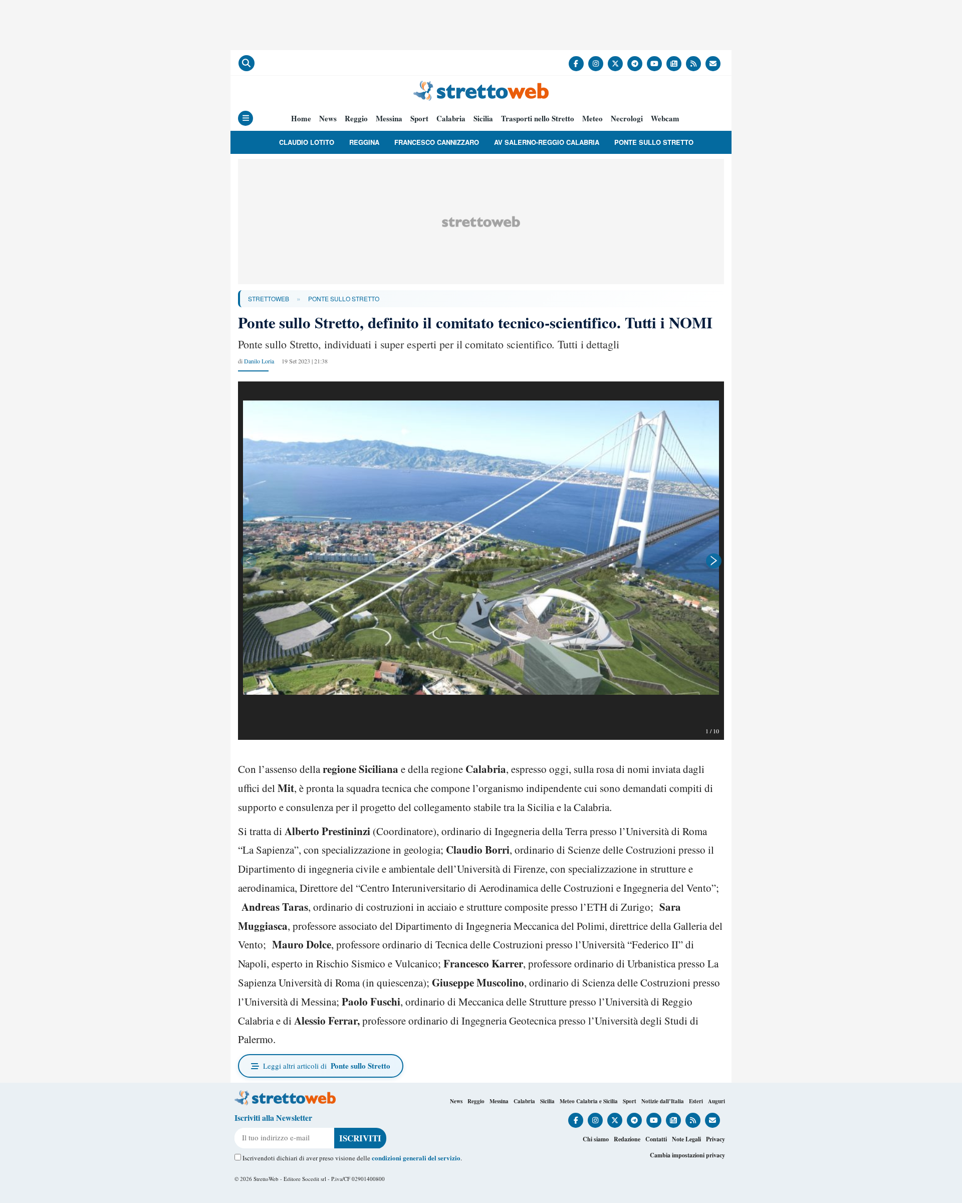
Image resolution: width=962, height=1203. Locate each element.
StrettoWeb (268, 298)
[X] (615, 63)
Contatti (656, 1139)
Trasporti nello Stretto (537, 118)
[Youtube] (654, 63)
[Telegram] (634, 63)
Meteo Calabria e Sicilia (589, 1101)
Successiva (714, 561)
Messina (389, 118)
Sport (419, 118)
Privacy (715, 1139)
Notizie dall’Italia (662, 1101)
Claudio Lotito (306, 142)
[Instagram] (595, 63)
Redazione (627, 1139)
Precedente (248, 561)
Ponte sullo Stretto (653, 142)
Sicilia (483, 118)
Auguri (716, 1101)
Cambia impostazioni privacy (687, 1155)
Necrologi (627, 118)
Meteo (592, 118)
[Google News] (673, 63)
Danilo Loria (259, 361)
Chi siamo (596, 1139)
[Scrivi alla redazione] (712, 63)
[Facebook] (576, 63)
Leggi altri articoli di (326, 1065)
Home (301, 118)
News (328, 118)
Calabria (450, 118)
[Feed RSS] (693, 63)
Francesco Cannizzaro (436, 142)
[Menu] (245, 118)
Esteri (696, 1101)
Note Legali (686, 1139)
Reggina (364, 142)
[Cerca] (246, 63)
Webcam (665, 118)
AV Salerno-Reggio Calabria (546, 142)
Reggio (356, 118)
